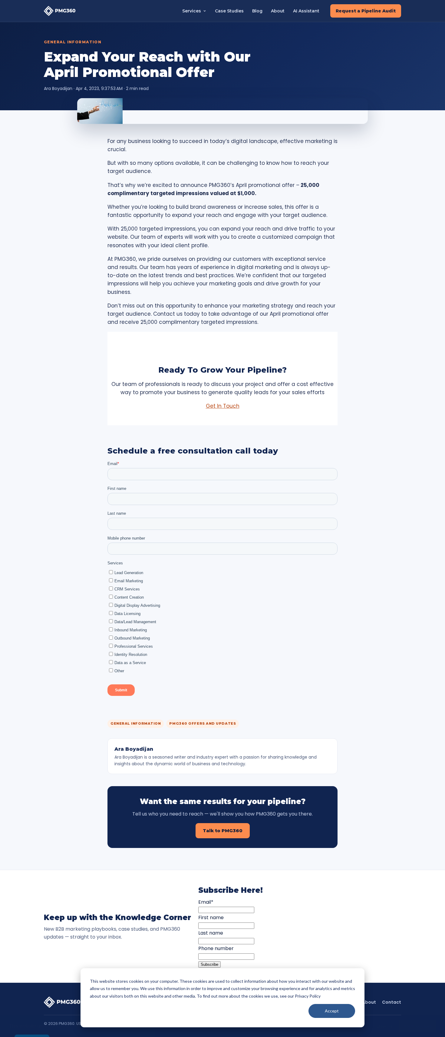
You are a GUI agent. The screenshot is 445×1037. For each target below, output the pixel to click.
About (278, 11)
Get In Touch (222, 406)
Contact (391, 1002)
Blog (257, 11)
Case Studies (229, 11)
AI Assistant (306, 11)
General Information (72, 42)
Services (191, 11)
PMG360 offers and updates (202, 723)
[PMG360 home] (59, 10)
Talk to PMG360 (222, 830)
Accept (332, 1010)
